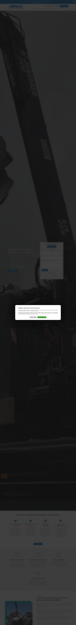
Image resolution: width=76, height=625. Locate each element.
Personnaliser (33, 317)
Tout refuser (73, 1)
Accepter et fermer (42, 317)
